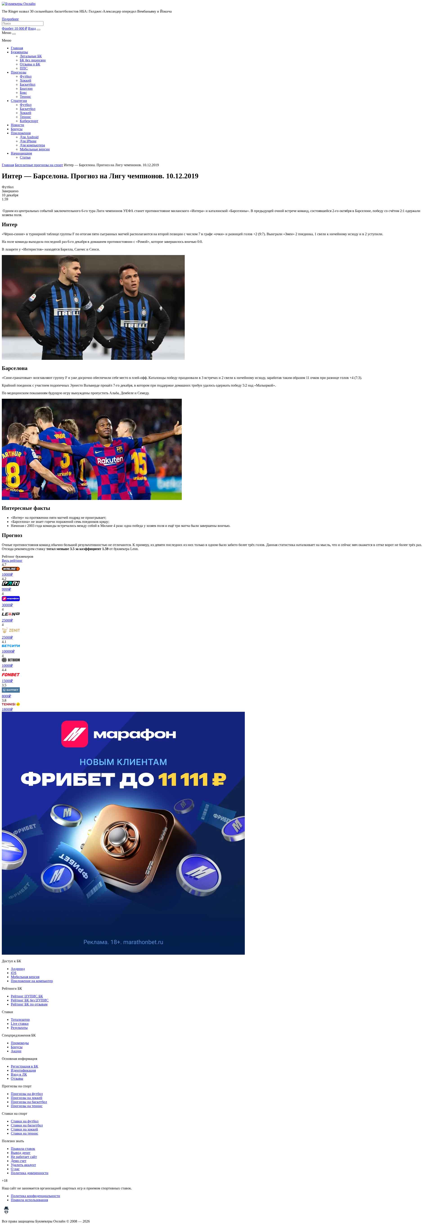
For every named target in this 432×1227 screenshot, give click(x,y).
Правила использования (29, 1200)
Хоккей (25, 80)
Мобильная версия (25, 977)
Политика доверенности (29, 1173)
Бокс (23, 92)
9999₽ (6, 589)
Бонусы (16, 129)
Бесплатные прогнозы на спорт (39, 165)
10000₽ (7, 574)
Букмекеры (19, 52)
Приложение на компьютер (32, 981)
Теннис (25, 97)
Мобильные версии (35, 149)
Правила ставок (23, 1149)
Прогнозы (18, 72)
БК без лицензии (33, 60)
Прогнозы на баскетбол (29, 1102)
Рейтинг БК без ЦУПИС (30, 1000)
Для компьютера (32, 145)
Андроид (18, 969)
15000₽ (7, 681)
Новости (17, 125)
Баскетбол (27, 84)
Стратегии (19, 101)
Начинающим (21, 153)
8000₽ (6, 696)
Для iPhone (28, 141)
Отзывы (17, 1078)
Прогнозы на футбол (27, 1094)
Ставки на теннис (24, 1133)
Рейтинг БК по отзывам (29, 1004)
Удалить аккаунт (23, 1165)
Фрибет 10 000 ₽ (14, 28)
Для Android (29, 137)
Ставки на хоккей (24, 1129)
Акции (16, 1051)
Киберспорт (29, 121)
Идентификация (23, 1070)
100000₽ (8, 651)
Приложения (21, 133)
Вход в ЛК (19, 1074)
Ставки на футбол (24, 1121)
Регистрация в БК (24, 1066)
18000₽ (7, 709)
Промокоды (20, 1043)
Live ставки (20, 1023)
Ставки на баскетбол (27, 1125)
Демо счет (18, 1161)
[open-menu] (38, 29)
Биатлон (26, 88)
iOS (13, 973)
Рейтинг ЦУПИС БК (27, 996)
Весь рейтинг (12, 560)
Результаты (19, 1028)
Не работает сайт (24, 1157)
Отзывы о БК (30, 64)
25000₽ (7, 620)
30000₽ (7, 605)
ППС (24, 68)
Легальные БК (31, 56)
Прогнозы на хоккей (26, 1098)
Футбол (26, 76)
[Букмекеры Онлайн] (19, 4)
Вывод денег (21, 1153)
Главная (17, 48)
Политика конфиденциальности (35, 1196)
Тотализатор (20, 1019)
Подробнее (10, 19)
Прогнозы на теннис (27, 1106)
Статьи (25, 157)
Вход (32, 28)
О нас (15, 1169)
